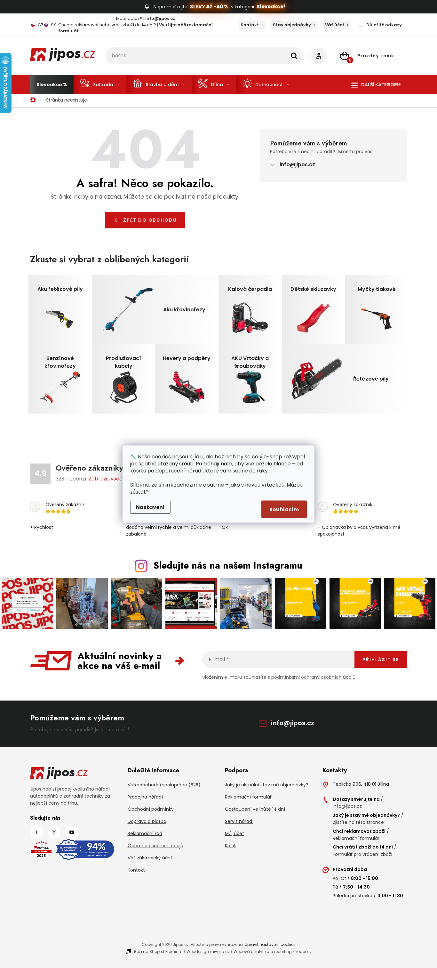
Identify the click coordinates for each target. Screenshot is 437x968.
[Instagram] (54, 832)
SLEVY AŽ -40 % (209, 6)
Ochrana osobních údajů (155, 845)
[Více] (376, 84)
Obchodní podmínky (151, 809)
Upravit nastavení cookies (270, 944)
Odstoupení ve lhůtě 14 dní (255, 809)
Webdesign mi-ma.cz (208, 951)
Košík (230, 845)
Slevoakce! (271, 6)
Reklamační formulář (248, 797)
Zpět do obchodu (150, 220)
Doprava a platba (147, 821)
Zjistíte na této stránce (358, 822)
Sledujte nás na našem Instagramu (228, 565)
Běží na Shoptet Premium (158, 951)
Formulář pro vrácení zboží (362, 854)
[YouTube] (71, 832)
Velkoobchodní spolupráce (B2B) (164, 785)
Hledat (294, 55)
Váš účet (334, 25)
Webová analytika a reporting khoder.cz (273, 951)
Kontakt (250, 25)
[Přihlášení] (319, 55)
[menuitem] (52, 84)
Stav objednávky (292, 25)
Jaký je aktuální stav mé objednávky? (266, 785)
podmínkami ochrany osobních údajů (313, 677)
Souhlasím (284, 509)
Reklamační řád (145, 833)
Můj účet (234, 833)
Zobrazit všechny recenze (121, 478)
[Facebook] (36, 832)
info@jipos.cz (297, 164)
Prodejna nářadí (145, 797)
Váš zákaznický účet (150, 858)
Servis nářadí (239, 821)
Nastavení (150, 507)
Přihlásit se (380, 659)
